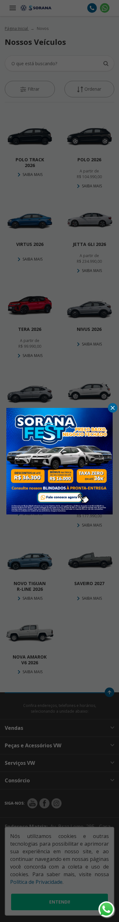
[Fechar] (112, 408)
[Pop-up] (59, 460)
